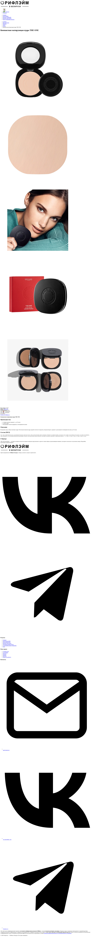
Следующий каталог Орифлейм (9, 645)
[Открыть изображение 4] (37, 331)
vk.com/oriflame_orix (7, 839)
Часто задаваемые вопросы (8, 19)
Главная (4, 15)
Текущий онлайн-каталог (8, 644)
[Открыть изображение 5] (37, 406)
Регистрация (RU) (7, 642)
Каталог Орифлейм (7, 17)
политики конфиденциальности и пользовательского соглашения (57, 933)
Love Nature (5, 652)
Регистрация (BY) (7, 641)
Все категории (6, 22)
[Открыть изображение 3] (37, 257)
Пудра (4, 26)
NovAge (4, 653)
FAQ (4, 646)
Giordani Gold (6, 651)
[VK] (45, 544)
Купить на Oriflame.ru (5, 414)
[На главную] (14, 6)
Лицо (4, 25)
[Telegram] (45, 635)
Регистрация (5, 16)
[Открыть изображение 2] (37, 182)
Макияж (4, 23)
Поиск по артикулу (7, 657)
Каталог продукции (7, 18)
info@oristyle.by (6, 750)
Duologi (4, 654)
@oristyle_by (5, 928)
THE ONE (6, 409)
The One (4, 656)
